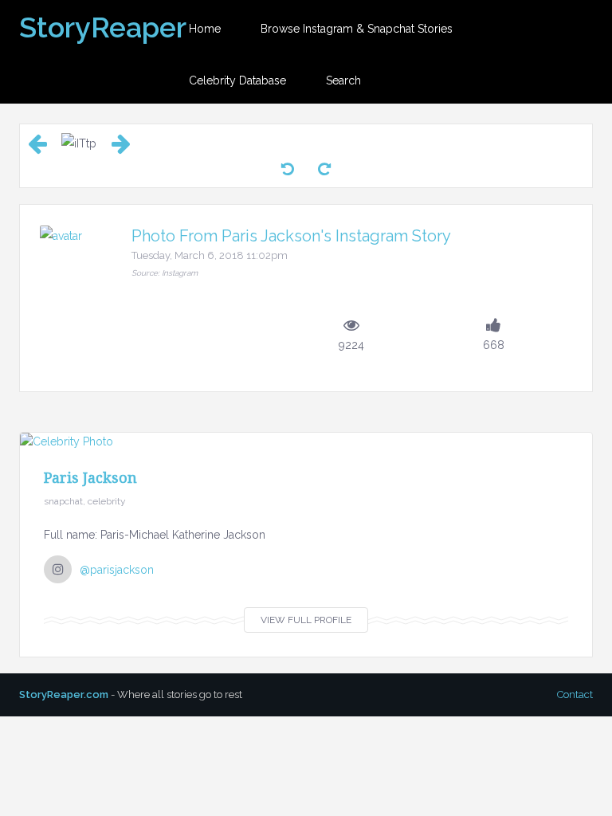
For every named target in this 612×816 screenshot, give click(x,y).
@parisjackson (117, 569)
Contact (575, 694)
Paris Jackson (90, 477)
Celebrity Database (237, 80)
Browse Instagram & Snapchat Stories (357, 28)
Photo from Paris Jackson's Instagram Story (291, 235)
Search (343, 80)
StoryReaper (102, 27)
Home (205, 28)
